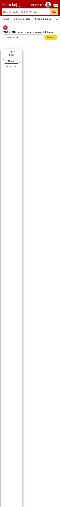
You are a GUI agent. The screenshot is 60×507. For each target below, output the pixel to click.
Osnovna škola (22, 19)
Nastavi (50, 37)
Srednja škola (43, 19)
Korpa (11, 61)
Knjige (5, 19)
